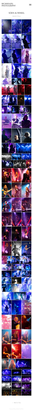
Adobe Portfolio (19, 409)
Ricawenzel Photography (9, 4)
